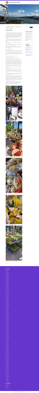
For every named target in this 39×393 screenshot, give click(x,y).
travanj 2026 (7, 273)
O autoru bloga (31, 2)
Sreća (30, 47)
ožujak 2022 (7, 333)
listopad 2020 (7, 359)
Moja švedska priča (14, 2)
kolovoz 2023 (7, 307)
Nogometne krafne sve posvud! (29, 33)
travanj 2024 (7, 299)
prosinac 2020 (7, 356)
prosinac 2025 (7, 279)
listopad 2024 (7, 293)
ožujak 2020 (7, 370)
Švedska (7, 386)
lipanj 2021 (7, 347)
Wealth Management (28, 47)
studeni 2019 (7, 376)
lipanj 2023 (7, 310)
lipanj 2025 (7, 287)
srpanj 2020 (7, 364)
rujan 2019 (7, 379)
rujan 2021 (7, 342)
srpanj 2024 (7, 296)
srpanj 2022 (7, 327)
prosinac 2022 (7, 319)
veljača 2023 (7, 316)
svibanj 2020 (7, 367)
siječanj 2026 (7, 278)
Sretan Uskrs (9, 30)
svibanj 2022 (7, 330)
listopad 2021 (7, 341)
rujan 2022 (7, 324)
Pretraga (26, 26)
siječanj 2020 (7, 373)
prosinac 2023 (7, 304)
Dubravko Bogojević (28, 52)
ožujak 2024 (7, 301)
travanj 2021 (7, 350)
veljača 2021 (7, 353)
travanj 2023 (7, 313)
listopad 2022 (7, 322)
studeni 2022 (7, 321)
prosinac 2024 (7, 290)
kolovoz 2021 (7, 344)
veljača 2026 (7, 276)
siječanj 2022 (7, 336)
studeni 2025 (7, 281)
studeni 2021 (7, 339)
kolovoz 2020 (7, 362)
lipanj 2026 (7, 270)
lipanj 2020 (7, 365)
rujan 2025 (7, 284)
